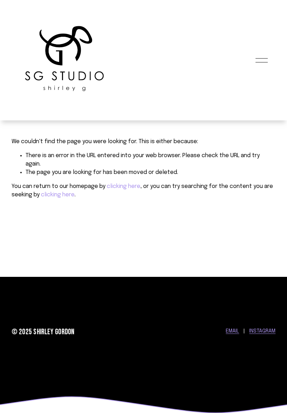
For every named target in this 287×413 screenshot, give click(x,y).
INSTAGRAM (262, 331)
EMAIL (232, 331)
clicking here (123, 186)
